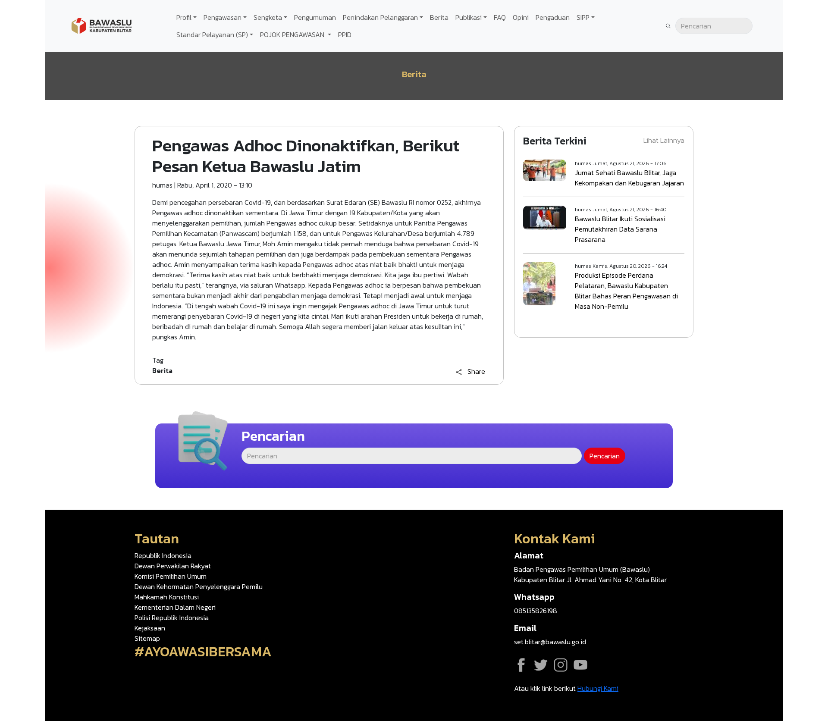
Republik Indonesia (163, 555)
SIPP (583, 17)
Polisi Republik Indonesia (172, 617)
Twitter (541, 665)
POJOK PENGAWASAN (293, 34)
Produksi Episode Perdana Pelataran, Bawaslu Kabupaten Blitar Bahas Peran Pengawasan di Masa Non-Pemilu (626, 290)
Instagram (561, 665)
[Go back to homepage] (101, 25)
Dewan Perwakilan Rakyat (173, 566)
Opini (521, 17)
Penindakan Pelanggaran (380, 17)
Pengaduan (553, 17)
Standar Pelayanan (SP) (212, 34)
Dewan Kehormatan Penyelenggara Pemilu (199, 586)
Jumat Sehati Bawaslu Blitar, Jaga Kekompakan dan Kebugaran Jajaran (629, 177)
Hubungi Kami (597, 688)
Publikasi (468, 17)
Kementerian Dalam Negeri (175, 607)
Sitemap (147, 638)
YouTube (580, 665)
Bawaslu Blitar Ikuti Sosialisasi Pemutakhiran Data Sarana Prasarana (620, 229)
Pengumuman (315, 17)
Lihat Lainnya (663, 140)
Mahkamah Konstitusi (167, 597)
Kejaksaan (150, 628)
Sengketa (268, 17)
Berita (439, 17)
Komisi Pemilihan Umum (171, 576)
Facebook (521, 665)
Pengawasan (223, 17)
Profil (183, 17)
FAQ (500, 17)
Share (476, 372)
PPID (344, 34)
